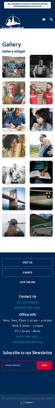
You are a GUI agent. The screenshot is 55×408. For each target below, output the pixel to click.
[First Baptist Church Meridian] (13, 18)
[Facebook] (22, 376)
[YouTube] (33, 376)
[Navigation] (43, 19)
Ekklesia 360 (28, 402)
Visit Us (27, 262)
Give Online (27, 282)
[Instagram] (27, 376)
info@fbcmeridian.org (27, 342)
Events (27, 272)
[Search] (51, 19)
